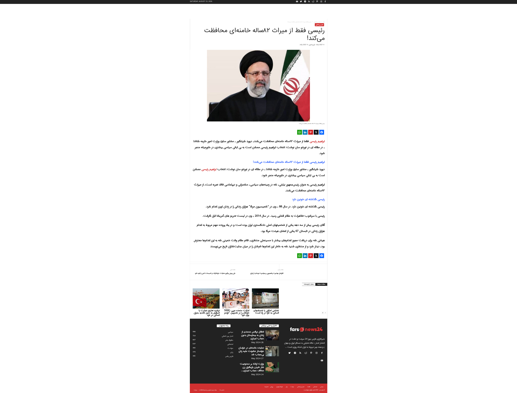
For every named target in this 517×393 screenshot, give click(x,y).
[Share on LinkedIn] (305, 132)
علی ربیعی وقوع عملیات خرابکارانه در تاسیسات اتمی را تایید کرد (215, 273)
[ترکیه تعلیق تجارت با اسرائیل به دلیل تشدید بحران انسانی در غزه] (206, 298)
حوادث (230, 348)
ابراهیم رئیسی (208, 169)
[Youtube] (297, 2)
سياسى (230, 332)
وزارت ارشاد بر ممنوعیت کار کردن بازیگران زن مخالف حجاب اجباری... (252, 367)
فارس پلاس (229, 356)
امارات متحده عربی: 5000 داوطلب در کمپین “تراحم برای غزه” (236, 313)
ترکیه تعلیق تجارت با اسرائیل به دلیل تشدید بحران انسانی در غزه (207, 313)
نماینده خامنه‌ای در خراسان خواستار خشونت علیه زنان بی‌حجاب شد (251, 351)
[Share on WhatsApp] (299, 132)
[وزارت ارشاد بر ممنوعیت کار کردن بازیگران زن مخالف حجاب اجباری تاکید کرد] (272, 367)
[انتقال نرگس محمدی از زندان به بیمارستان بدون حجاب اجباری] (272, 335)
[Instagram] (321, 2)
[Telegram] (305, 2)
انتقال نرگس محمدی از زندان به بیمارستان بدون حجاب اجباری (252, 335)
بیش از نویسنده (308, 284)
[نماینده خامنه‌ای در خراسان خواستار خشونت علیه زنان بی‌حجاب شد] (272, 351)
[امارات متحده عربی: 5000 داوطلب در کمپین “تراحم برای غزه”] (235, 298)
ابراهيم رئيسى (317, 141)
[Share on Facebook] (321, 132)
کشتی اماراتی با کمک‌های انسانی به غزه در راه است (266, 311)
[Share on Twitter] (316, 132)
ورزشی (271, 386)
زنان (231, 352)
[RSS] (309, 2)
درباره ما (195, 390)
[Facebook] (325, 2)
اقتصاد (308, 386)
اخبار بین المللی (317, 22)
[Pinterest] (317, 2)
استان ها (266, 386)
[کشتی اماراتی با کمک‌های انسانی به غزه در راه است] (265, 298)
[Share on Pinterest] (310, 132)
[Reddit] (313, 2)
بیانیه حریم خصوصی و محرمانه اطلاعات (208, 390)
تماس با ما (222, 390)
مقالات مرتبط (321, 284)
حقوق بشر (229, 340)
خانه (324, 22)
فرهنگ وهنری (279, 386)
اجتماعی (230, 344)
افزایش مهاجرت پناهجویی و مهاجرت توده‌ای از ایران (266, 273)
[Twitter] (301, 2)
